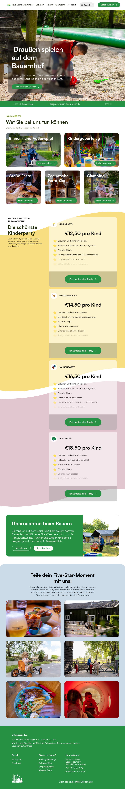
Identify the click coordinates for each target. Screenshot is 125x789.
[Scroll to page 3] (64, 97)
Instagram (16, 759)
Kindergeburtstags (47, 759)
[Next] (120, 55)
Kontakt (72, 5)
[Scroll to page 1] (60, 97)
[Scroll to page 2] (62, 97)
